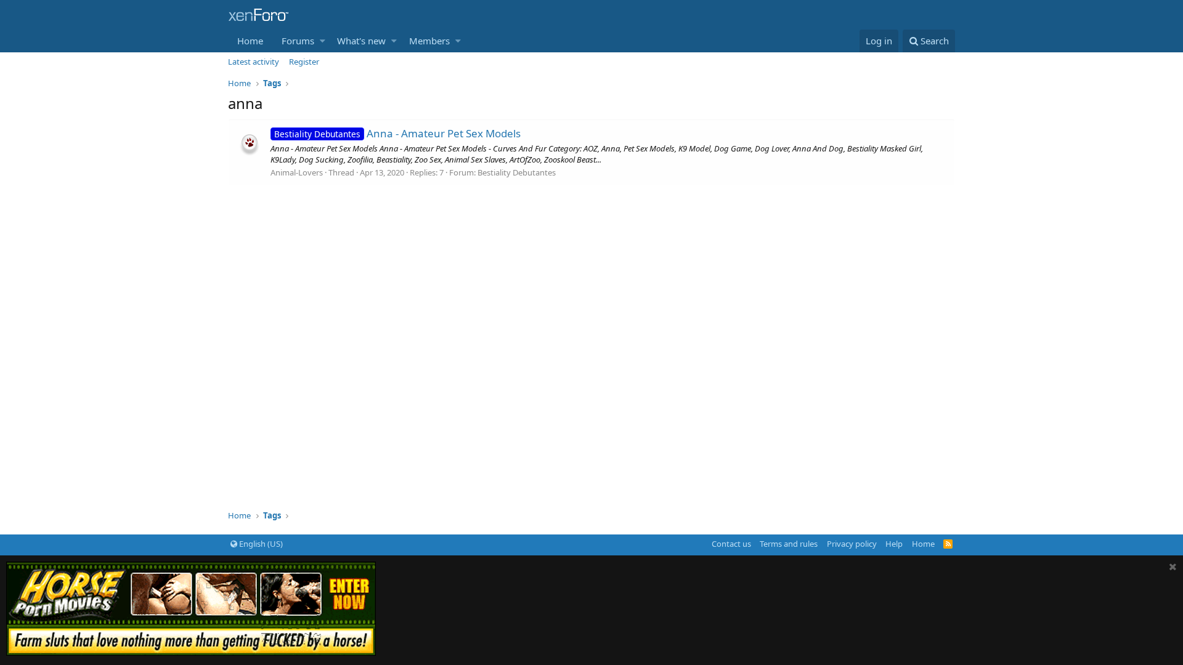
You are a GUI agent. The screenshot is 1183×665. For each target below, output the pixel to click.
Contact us (731, 543)
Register (304, 61)
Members (429, 40)
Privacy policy (852, 543)
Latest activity (253, 61)
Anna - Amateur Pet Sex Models (397, 133)
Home (250, 40)
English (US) (260, 543)
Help (894, 543)
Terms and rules (789, 543)
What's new (361, 40)
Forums (298, 40)
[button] (322, 41)
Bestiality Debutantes (517, 172)
